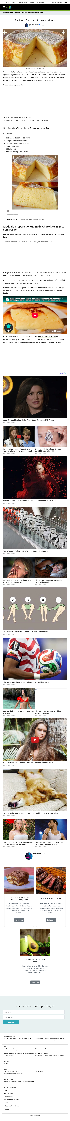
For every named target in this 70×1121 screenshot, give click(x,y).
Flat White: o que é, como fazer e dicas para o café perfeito (17, 1038)
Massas (32, 2)
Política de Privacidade (11, 1106)
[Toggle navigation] (4, 7)
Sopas (13, 2)
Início (5, 1090)
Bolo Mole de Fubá (8, 1055)
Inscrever (11, 1022)
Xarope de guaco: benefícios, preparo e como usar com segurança (19, 1081)
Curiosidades (8, 1097)
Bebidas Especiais (22, 2)
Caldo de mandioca (39, 1071)
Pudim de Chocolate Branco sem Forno (19, 117)
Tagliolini (6, 1063)
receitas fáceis (37, 1115)
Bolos (7, 2)
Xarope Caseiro (41, 2)
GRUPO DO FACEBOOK (51, 342)
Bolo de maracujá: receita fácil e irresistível (14, 1051)
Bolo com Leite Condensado (41, 1051)
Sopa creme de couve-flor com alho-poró (13, 1073)
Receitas (6, 1103)
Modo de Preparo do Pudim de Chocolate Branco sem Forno (27, 120)
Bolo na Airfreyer (12, 219)
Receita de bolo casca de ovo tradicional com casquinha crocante (19, 1053)
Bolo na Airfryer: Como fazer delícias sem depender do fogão (49, 1055)
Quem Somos (8, 1093)
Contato (6, 1109)
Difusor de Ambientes (11, 1100)
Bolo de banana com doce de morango (44, 1048)
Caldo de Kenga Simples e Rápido (11, 1071)
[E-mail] (39, 24)
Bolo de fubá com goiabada (41, 1053)
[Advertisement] (35, 101)
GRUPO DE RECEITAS (47, 336)
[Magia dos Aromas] (10, 7)
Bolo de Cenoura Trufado (10, 1048)
